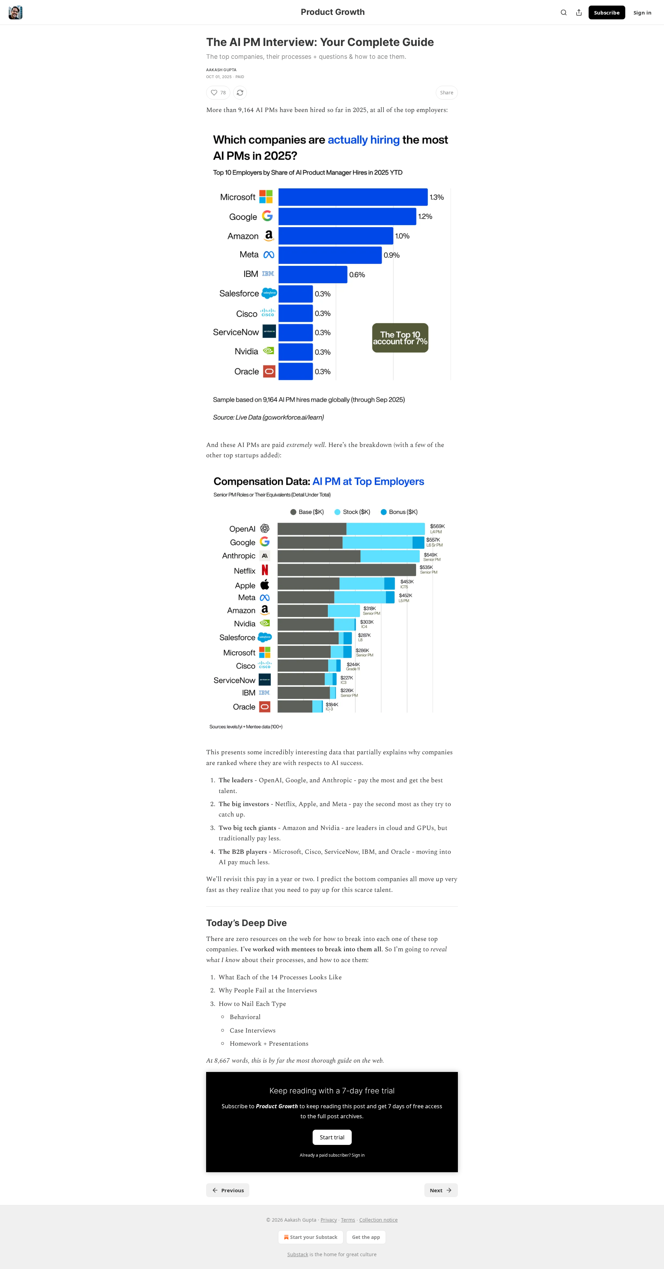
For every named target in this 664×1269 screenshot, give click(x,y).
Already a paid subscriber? (332, 1155)
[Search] (564, 12)
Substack (297, 1254)
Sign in (643, 12)
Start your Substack (314, 1237)
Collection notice (378, 1219)
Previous (232, 1190)
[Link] (196, 923)
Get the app (366, 1237)
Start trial (332, 1137)
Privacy (329, 1219)
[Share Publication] (579, 12)
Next (436, 1190)
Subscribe (607, 12)
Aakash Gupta (221, 69)
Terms (348, 1219)
